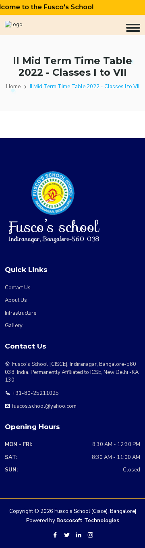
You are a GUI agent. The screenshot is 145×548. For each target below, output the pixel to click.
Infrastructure (20, 313)
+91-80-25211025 (35, 393)
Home (13, 86)
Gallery (14, 325)
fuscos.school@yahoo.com (44, 406)
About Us (16, 300)
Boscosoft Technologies (87, 520)
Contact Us (18, 287)
